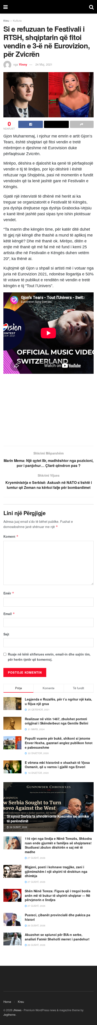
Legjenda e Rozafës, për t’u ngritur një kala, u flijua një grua (58, 701)
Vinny (23, 64)
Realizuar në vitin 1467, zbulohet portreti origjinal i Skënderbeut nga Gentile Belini (56, 721)
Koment (10, 536)
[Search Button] (91, 7)
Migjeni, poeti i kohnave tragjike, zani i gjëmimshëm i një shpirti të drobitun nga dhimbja (56, 871)
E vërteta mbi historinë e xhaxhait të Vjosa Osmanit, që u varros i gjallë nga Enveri (57, 764)
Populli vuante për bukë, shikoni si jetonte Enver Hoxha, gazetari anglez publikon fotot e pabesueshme (58, 742)
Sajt (6, 634)
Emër (8, 593)
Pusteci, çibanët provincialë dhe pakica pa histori (57, 917)
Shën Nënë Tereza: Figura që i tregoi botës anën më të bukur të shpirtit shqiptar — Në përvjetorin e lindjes (57, 895)
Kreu (6, 20)
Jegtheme (9, 1014)
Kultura (17, 20)
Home (7, 1001)
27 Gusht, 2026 (36, 857)
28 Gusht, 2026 (18, 827)
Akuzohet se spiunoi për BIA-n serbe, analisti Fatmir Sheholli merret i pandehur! (57, 936)
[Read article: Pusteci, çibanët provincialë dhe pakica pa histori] (12, 919)
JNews (17, 1010)
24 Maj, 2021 (43, 64)
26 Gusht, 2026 (36, 925)
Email (9, 613)
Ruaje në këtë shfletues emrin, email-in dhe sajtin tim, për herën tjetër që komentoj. (49, 656)
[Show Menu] (5, 7)
